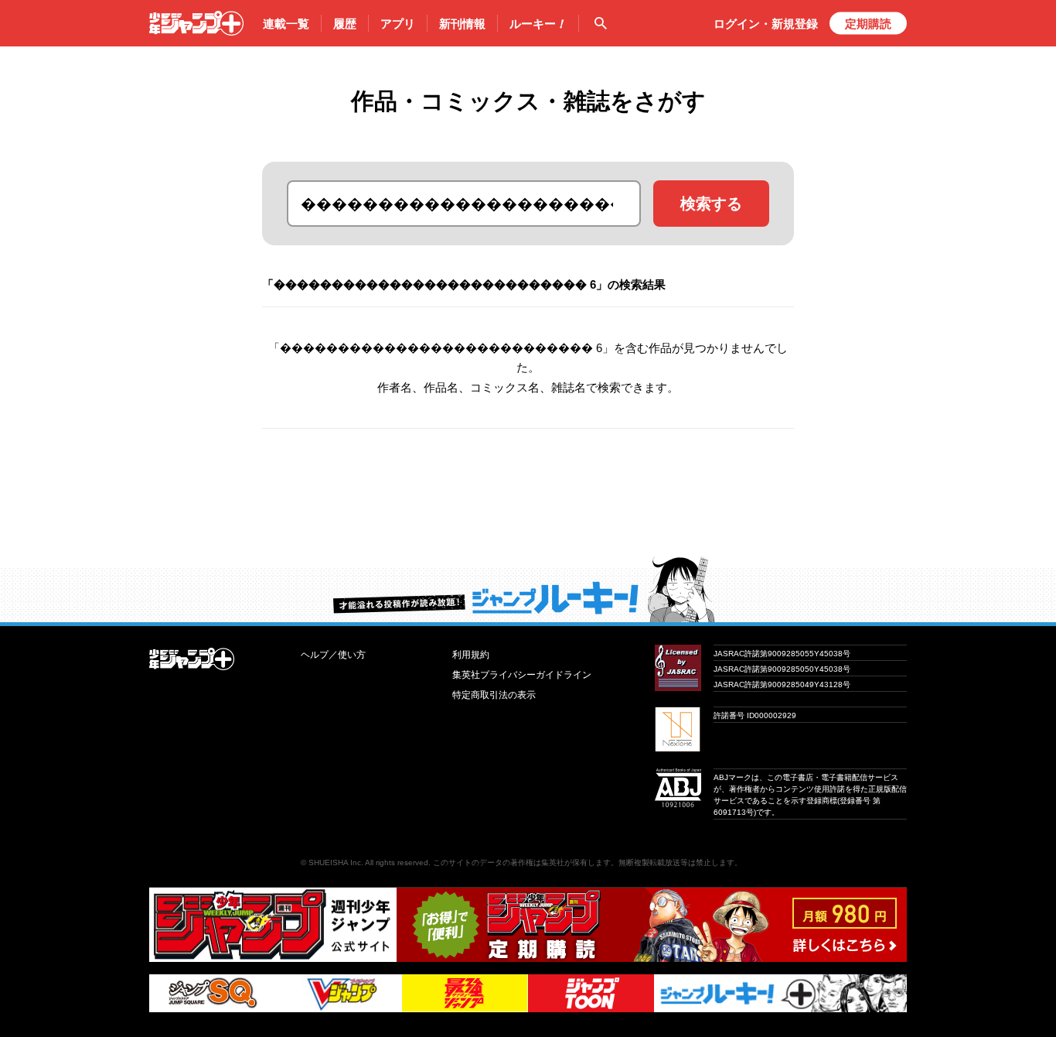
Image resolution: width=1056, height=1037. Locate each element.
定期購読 (868, 23)
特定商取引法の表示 (494, 695)
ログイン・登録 (766, 23)
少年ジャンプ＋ (196, 23)
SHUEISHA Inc (334, 862)
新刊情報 (462, 23)
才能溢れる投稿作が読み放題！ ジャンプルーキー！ (528, 589)
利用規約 (470, 654)
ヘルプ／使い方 (333, 654)
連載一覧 (286, 23)
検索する (711, 203)
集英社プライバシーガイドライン (521, 674)
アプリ (397, 23)
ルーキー (538, 23)
